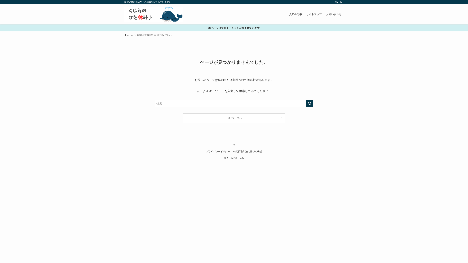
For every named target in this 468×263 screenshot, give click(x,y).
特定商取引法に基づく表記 (247, 151)
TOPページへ (234, 118)
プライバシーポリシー (218, 151)
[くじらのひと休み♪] (153, 14)
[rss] (336, 2)
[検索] (341, 2)
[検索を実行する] (309, 103)
